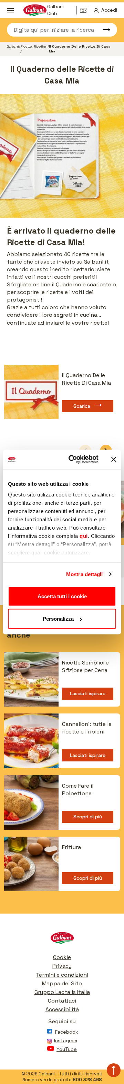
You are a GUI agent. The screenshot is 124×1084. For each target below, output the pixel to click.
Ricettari (41, 46)
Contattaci (62, 1000)
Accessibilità (62, 1009)
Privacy (62, 965)
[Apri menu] (10, 10)
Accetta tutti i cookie (62, 596)
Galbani (13, 46)
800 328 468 (87, 1080)
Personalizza (58, 619)
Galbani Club (55, 10)
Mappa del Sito (62, 983)
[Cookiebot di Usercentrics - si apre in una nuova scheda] (73, 459)
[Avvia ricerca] (103, 30)
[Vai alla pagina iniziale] (62, 940)
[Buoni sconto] (85, 10)
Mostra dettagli (84, 574)
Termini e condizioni (62, 974)
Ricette (26, 46)
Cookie (62, 957)
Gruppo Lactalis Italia (62, 992)
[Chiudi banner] (113, 459)
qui (84, 536)
